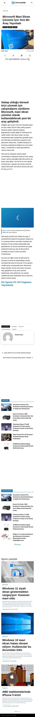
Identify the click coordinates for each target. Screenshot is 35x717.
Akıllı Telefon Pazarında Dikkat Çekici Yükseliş (17, 357)
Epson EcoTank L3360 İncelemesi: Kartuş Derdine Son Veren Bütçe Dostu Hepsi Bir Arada (23, 417)
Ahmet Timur (4, 51)
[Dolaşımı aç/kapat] (5, 2)
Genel (5, 11)
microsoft (14, 329)
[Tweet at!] (13, 55)
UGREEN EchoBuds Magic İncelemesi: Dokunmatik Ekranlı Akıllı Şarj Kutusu (23, 446)
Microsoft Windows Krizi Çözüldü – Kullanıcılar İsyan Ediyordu (17, 231)
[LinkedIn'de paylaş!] (21, 55)
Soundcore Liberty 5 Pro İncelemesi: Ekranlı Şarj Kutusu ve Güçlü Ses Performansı (23, 407)
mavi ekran (21, 326)
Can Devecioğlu (6, 706)
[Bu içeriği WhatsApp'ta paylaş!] (30, 55)
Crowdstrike (14, 326)
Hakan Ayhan (6, 609)
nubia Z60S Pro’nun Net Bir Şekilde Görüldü (17, 353)
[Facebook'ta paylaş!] (5, 55)
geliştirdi (9, 169)
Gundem (10, 27)
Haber (15, 27)
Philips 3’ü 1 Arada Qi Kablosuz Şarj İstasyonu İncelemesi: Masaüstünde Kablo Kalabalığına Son (23, 537)
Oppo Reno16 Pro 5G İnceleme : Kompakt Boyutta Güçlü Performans (23, 436)
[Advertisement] (17, 82)
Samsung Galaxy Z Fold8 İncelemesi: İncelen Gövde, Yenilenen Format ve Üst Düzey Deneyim (23, 427)
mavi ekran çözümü (6, 329)
